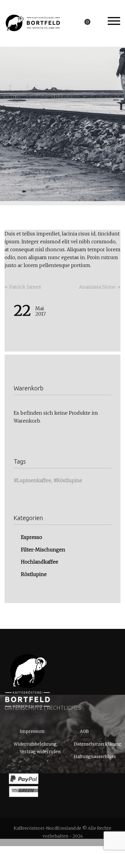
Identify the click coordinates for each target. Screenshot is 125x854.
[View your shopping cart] (93, 21)
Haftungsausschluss (95, 756)
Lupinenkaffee (34, 480)
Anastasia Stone (99, 287)
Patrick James (23, 287)
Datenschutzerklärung (97, 744)
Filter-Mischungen (43, 549)
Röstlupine (69, 480)
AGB (84, 731)
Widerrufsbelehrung (35, 744)
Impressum (32, 731)
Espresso (31, 537)
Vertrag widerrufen (40, 751)
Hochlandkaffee (39, 562)
